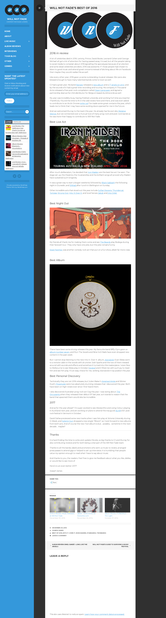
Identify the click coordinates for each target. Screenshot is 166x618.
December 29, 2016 (59, 528)
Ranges (79, 85)
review (92, 368)
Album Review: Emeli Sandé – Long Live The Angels (69, 545)
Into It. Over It (69, 533)
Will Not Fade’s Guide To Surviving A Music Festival (111, 545)
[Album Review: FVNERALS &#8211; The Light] (117, 505)
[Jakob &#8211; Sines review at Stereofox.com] (90, 505)
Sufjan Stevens (105, 190)
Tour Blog (10, 56)
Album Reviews (13, 46)
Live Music (10, 41)
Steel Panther (56, 250)
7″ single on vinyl (116, 85)
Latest (9, 122)
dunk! (118, 411)
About (8, 36)
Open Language (102, 90)
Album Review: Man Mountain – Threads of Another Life (20, 138)
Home (7, 31)
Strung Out (63, 193)
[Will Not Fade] (17, 10)
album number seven (59, 352)
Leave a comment (59, 535)
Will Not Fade (17, 19)
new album (98, 85)
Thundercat (118, 190)
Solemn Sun (67, 421)
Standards (109, 360)
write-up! (84, 103)
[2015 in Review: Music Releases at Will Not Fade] (62, 505)
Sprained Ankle (109, 381)
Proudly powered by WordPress (17, 185)
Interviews (11, 51)
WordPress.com (22, 187)
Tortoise (53, 193)
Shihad (73, 185)
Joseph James (57, 530)
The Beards (105, 242)
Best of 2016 (57, 533)
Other (8, 61)
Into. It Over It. (75, 193)
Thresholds (61, 384)
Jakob (100, 193)
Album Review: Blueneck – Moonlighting (17, 146)
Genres (8, 66)
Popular (17, 122)
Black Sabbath (108, 183)
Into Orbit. (112, 193)
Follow (9, 101)
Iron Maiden (93, 172)
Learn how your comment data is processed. (104, 614)
